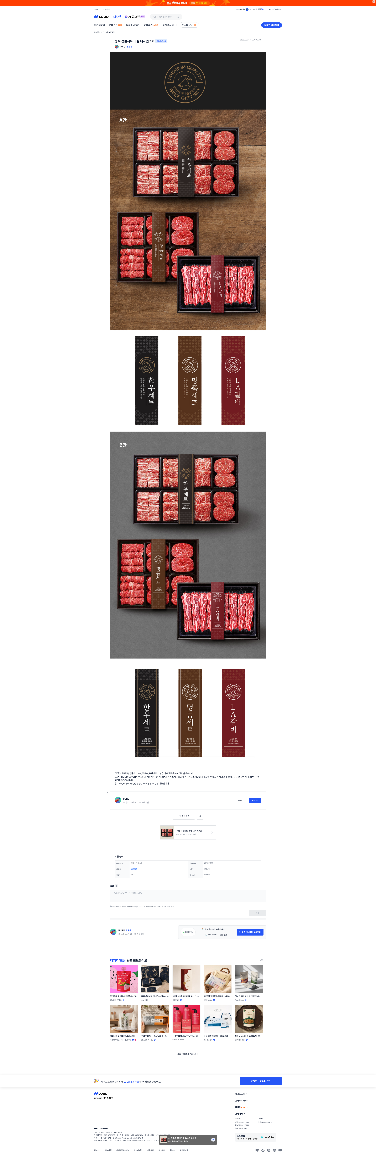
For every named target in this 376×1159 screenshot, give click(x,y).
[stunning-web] (101, 1128)
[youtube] (280, 1150)
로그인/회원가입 (275, 9)
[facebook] (263, 1150)
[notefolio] (107, 9)
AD (374, 1)
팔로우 (129, 46)
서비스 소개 (240, 1093)
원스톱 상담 (189, 24)
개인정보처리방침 (122, 1150)
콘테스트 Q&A (241, 1100)
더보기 (262, 960)
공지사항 (108, 1150)
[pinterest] (274, 1150)
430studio (208, 1000)
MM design (208, 1039)
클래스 (172, 1150)
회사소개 (97, 1150)
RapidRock (239, 1000)
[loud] (96, 9)
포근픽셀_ (144, 999)
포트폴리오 (98, 32)
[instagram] (269, 1150)
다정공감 (175, 1000)
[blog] (257, 1150)
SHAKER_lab (240, 1039)
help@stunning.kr (265, 1122)
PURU (126, 798)
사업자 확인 (138, 1150)
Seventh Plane (178, 1039)
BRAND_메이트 (115, 1000)
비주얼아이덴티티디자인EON (120, 1039)
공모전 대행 (184, 1150)
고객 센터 (239, 1113)
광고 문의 (161, 1150)
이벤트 (240, 1107)
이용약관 (150, 1150)
